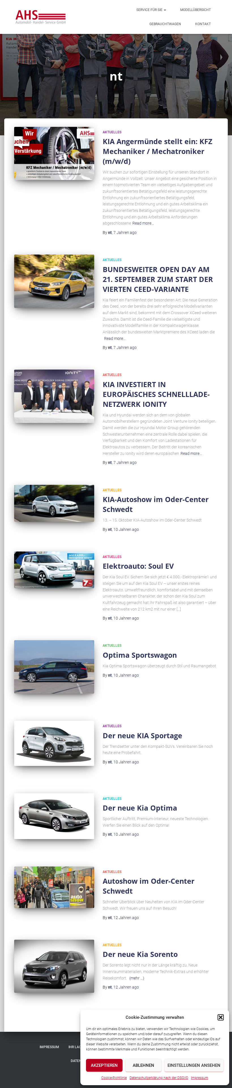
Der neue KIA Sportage (142, 735)
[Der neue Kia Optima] (54, 816)
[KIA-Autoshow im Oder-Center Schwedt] (54, 503)
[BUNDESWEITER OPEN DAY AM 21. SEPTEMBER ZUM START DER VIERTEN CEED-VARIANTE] (54, 281)
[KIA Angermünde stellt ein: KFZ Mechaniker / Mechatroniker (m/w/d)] (54, 153)
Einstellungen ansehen (193, 1065)
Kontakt (203, 24)
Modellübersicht (195, 10)
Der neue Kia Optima (140, 808)
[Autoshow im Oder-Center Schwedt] (54, 887)
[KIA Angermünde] (40, 17)
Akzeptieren (104, 1065)
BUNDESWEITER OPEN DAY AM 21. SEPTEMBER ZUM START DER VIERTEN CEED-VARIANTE (158, 279)
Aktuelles (112, 132)
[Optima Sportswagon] (54, 666)
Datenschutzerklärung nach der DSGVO (159, 1078)
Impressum (199, 1078)
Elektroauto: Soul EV (138, 566)
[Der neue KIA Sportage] (54, 743)
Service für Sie (149, 10)
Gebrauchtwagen (165, 24)
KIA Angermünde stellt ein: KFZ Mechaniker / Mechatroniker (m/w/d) (157, 151)
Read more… (143, 223)
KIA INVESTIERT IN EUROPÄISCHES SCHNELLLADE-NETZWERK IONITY (156, 394)
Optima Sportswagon (140, 655)
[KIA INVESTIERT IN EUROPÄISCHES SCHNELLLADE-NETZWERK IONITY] (54, 396)
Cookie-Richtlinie (114, 1078)
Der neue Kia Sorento (140, 954)
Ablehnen (143, 1065)
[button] (221, 1017)
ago (125, 232)
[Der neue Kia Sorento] (54, 966)
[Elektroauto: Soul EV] (54, 569)
